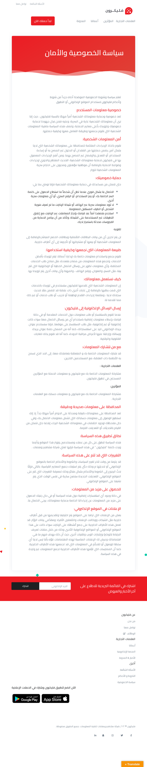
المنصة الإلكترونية (126, 651)
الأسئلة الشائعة (37, 3)
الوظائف (131, 633)
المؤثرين (108, 21)
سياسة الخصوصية (126, 682)
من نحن (131, 621)
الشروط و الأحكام (126, 676)
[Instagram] (112, 735)
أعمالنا (94, 21)
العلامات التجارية (125, 21)
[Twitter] (122, 735)
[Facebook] (131, 735)
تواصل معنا (21, 3)
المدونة (81, 21)
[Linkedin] (95, 735)
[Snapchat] (103, 735)
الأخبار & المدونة (127, 657)
